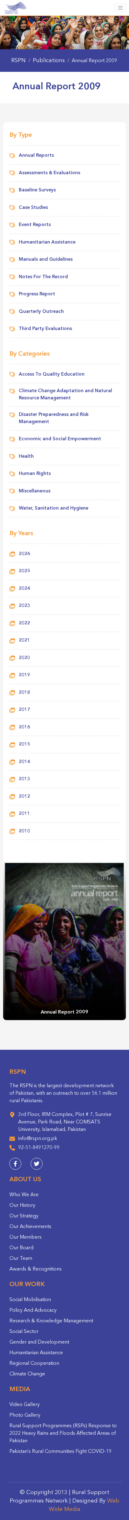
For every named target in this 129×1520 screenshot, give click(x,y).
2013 (24, 779)
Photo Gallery (24, 1415)
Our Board (21, 1248)
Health (26, 456)
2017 (24, 710)
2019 (24, 675)
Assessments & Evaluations (49, 173)
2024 (24, 588)
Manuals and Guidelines (46, 259)
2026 (24, 554)
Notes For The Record (43, 277)
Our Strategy (24, 1216)
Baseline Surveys (37, 190)
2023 (24, 606)
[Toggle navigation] (120, 8)
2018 (24, 692)
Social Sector (24, 1331)
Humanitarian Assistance (47, 242)
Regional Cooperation (34, 1363)
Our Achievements (30, 1226)
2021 (24, 640)
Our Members (25, 1237)
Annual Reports (36, 155)
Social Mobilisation (30, 1299)
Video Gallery (24, 1404)
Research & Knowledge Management (51, 1321)
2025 (24, 571)
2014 (24, 762)
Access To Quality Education (52, 374)
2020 (24, 658)
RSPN (18, 60)
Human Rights (35, 473)
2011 (24, 814)
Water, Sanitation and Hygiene (53, 508)
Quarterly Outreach (41, 311)
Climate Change (27, 1374)
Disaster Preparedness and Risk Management (54, 418)
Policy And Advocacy (33, 1310)
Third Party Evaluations (45, 329)
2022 (24, 623)
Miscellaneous (34, 491)
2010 (24, 831)
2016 (24, 727)
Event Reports (35, 225)
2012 (24, 796)
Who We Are (24, 1194)
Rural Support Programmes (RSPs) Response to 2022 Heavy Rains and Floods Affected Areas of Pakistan (63, 1434)
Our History (22, 1205)
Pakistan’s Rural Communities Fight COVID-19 (60, 1451)
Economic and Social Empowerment (60, 439)
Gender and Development (39, 1342)
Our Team (20, 1258)
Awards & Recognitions (35, 1269)
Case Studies (33, 207)
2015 (24, 744)
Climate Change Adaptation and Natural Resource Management (65, 395)
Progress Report (37, 294)
